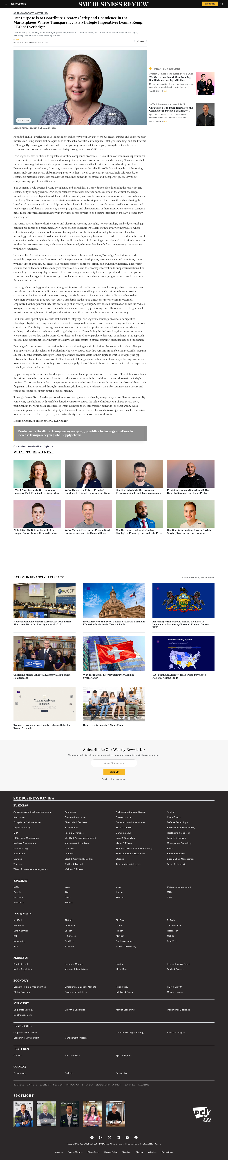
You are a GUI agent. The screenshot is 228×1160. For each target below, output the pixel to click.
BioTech (171, 920)
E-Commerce (71, 827)
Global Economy (21, 992)
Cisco (67, 886)
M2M (169, 892)
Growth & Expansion (75, 1009)
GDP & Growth (174, 986)
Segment (58, 1084)
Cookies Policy (110, 1152)
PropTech (69, 941)
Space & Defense (176, 853)
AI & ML (69, 920)
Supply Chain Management (180, 858)
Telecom (17, 864)
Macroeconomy (175, 992)
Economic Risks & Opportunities (29, 986)
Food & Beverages (74, 832)
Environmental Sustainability (181, 827)
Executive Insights (176, 1032)
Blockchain (18, 925)
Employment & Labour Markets (80, 986)
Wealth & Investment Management (30, 869)
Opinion (116, 1084)
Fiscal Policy (122, 986)
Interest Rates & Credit (178, 964)
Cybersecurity (174, 925)
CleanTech (70, 925)
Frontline (17, 1055)
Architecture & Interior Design (130, 812)
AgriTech (17, 920)
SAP (15, 946)
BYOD (16, 886)
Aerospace (19, 817)
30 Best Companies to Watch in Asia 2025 (171, 73)
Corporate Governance (25, 1032)
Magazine (143, 1084)
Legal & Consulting (125, 838)
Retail (169, 848)
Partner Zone (167, 1152)
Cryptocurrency (123, 817)
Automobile (70, 812)
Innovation (73, 1084)
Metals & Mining (124, 843)
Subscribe (210, 4)
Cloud (119, 925)
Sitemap (139, 1152)
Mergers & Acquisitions (76, 969)
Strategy (88, 1084)
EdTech (68, 930)
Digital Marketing (22, 827)
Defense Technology (177, 822)
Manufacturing (20, 848)
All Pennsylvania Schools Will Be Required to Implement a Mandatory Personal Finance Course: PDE (180, 625)
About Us (59, 1152)
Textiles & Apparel (74, 864)
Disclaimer (126, 1152)
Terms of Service (75, 1152)
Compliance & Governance (26, 822)
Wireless (69, 902)
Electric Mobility (123, 827)
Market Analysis (72, 1055)
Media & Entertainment (24, 843)
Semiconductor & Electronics (130, 853)
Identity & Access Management (80, 838)
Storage (120, 858)
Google (17, 892)
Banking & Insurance (75, 817)
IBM (67, 892)
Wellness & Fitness (74, 869)
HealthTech (172, 930)
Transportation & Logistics (129, 864)
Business (18, 1084)
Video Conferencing (126, 946)
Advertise (152, 1152)
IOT (15, 935)
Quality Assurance (125, 941)
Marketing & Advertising (77, 843)
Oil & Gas (69, 848)
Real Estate (19, 853)
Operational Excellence (178, 1009)
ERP (15, 832)
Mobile (170, 935)
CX (66, 1032)
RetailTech (172, 941)
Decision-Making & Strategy (130, 1032)
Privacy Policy (93, 1152)
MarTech (120, 935)
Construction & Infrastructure (130, 822)
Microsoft (18, 897)
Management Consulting (179, 843)
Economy (45, 1084)
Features (129, 1084)
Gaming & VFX (123, 832)
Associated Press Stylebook (40, 446)
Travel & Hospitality (176, 864)
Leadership (103, 1084)
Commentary (19, 1073)
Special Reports (124, 1055)
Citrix (118, 886)
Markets (32, 1084)
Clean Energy (174, 817)
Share (142, 41)
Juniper (119, 892)
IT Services (70, 935)
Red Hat (120, 897)
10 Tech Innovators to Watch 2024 (167, 104)
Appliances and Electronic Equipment (32, 812)
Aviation (171, 812)
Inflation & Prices (124, 992)
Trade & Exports (175, 969)
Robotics (69, 853)
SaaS (169, 897)
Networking (19, 941)
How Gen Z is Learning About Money (104, 725)
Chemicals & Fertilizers (76, 822)
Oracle (68, 897)
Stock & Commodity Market (78, 858)
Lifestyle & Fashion (176, 838)
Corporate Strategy (23, 1009)
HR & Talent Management (26, 838)
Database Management (179, 886)
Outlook (69, 1073)
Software (69, 946)
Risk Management (22, 1014)
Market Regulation (22, 969)
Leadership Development (26, 1037)
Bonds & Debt (20, 964)
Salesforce (18, 902)
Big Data (120, 920)
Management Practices (76, 1037)
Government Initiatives (76, 992)
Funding (120, 964)
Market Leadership (125, 1009)
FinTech (119, 930)
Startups (17, 858)
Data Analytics (20, 930)
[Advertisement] (182, 40)
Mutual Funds (122, 969)
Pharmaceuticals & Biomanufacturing (134, 848)
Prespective (121, 1073)
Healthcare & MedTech (178, 832)
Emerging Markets (74, 964)
